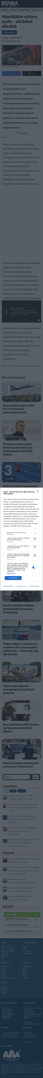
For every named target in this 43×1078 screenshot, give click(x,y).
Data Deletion (8, 586)
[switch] (34, 539)
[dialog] (21, 539)
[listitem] (21, 533)
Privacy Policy (34, 586)
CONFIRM (13, 578)
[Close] (38, 492)
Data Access (21, 586)
